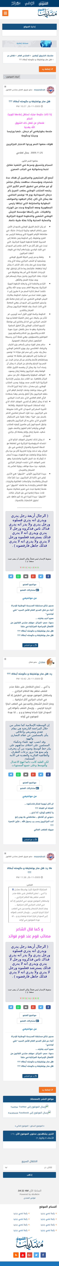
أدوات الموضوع (12, 76)
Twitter (14, 1107)
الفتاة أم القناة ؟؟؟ (44, 808)
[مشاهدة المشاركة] (13, 889)
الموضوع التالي (22, 1126)
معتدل (41, 662)
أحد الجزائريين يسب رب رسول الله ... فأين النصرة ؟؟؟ (31, 823)
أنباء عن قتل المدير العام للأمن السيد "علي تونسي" (33, 612)
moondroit (39, 89)
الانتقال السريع (30, 1161)
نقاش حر (11, 55)
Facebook (13, 1113)
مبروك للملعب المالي (44, 830)
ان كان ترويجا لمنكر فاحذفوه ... (39, 804)
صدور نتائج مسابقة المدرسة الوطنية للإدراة (32, 606)
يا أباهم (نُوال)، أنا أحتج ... (41, 812)
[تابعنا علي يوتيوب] (22, 1255)
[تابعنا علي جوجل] (29, 1255)
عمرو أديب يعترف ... (45, 618)
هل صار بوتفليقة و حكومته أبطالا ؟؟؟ (35, 631)
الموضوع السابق (36, 1126)
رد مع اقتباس (29, 645)
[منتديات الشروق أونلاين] (47, 17)
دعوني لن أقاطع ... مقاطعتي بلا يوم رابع (34, 817)
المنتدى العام (23, 55)
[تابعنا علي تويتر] (36, 1255)
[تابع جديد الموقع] (16, 1255)
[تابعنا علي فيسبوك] (43, 1255)
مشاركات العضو (28, 590)
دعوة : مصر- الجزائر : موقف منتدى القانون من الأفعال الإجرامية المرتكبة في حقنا (32, 624)
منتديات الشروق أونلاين (42, 55)
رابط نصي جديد (48, 1213)
